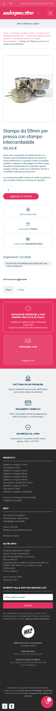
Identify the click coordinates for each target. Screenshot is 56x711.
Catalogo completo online (23, 33)
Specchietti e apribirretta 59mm (18, 482)
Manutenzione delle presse (16, 518)
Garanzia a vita (10, 579)
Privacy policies (10, 571)
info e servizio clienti (28, 23)
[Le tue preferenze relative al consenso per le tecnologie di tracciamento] (4, 706)
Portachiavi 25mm (11, 467)
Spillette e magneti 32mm (15, 470)
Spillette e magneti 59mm (15, 479)
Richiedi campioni (11, 535)
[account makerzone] (4, 3)
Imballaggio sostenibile (14, 521)
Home (5, 33)
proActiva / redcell (28, 646)
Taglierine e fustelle (12, 500)
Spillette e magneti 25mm (15, 464)
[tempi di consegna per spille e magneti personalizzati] (28, 353)
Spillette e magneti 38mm (15, 473)
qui (45, 327)
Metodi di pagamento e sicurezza (19, 556)
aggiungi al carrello (21, 196)
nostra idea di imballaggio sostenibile (35, 690)
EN (10, 3)
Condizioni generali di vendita (16, 550)
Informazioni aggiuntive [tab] (15, 279)
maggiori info (28, 360)
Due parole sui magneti (14, 515)
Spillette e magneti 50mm (15, 476)
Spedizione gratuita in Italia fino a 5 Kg (36, 3)
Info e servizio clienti (12, 576)
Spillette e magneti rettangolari (17, 491)
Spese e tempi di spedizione (16, 553)
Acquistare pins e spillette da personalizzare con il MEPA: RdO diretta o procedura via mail (26, 564)
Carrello (45, 698)
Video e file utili (10, 527)
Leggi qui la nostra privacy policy (37, 619)
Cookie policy (9, 568)
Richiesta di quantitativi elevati (17, 530)
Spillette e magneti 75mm (15, 485)
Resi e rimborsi (10, 559)
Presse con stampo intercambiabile (19, 497)
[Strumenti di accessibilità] (11, 706)
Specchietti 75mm (11, 488)
